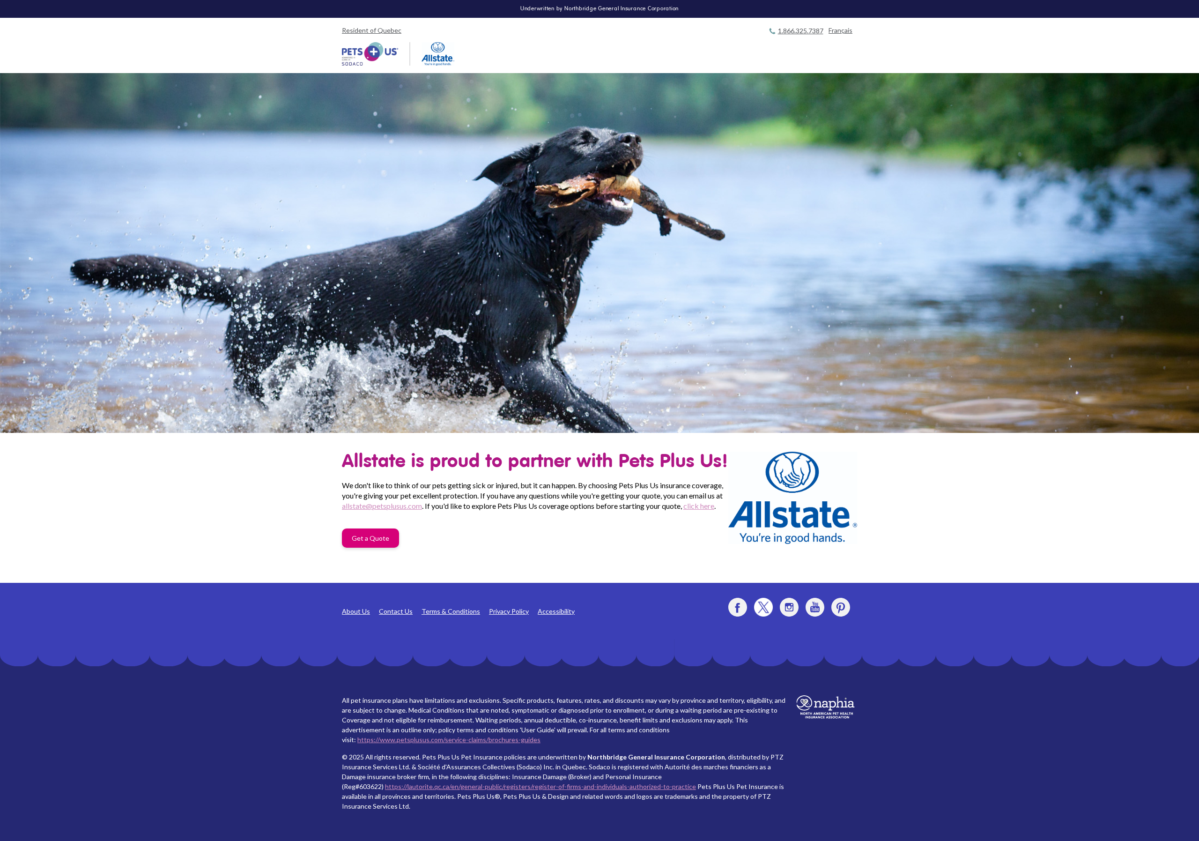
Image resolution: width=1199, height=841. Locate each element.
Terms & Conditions (451, 611)
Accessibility (556, 611)
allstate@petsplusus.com (382, 505)
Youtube (815, 607)
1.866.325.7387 (800, 31)
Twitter (763, 607)
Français (840, 30)
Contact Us (396, 611)
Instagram (789, 607)
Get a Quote (370, 538)
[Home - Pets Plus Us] (370, 54)
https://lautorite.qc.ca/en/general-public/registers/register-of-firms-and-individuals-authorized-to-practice (540, 786)
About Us (356, 611)
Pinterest (840, 607)
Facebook (737, 607)
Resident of (371, 30)
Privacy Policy (509, 611)
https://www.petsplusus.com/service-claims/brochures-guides (448, 740)
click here (698, 505)
